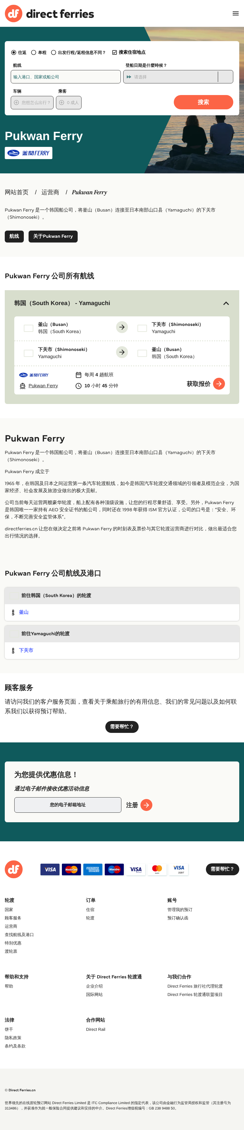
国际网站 (94, 994)
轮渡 (90, 917)
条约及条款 (15, 1046)
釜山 (24, 612)
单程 (42, 52)
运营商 (50, 192)
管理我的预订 (180, 909)
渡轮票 (11, 951)
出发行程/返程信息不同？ (82, 52)
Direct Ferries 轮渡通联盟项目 (195, 994)
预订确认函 (178, 917)
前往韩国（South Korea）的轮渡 (56, 595)
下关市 (26, 650)
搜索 (203, 102)
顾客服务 (13, 917)
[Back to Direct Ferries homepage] (49, 13)
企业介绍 (94, 986)
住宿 (90, 909)
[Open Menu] (235, 13)
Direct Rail (95, 1029)
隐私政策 (13, 1037)
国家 (9, 909)
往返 (22, 52)
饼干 (9, 1029)
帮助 (9, 986)
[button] (122, 303)
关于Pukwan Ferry (53, 236)
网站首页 (17, 192)
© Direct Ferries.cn (20, 1090)
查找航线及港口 (19, 934)
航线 (14, 236)
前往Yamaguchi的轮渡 (45, 633)
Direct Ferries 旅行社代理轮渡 (195, 986)
